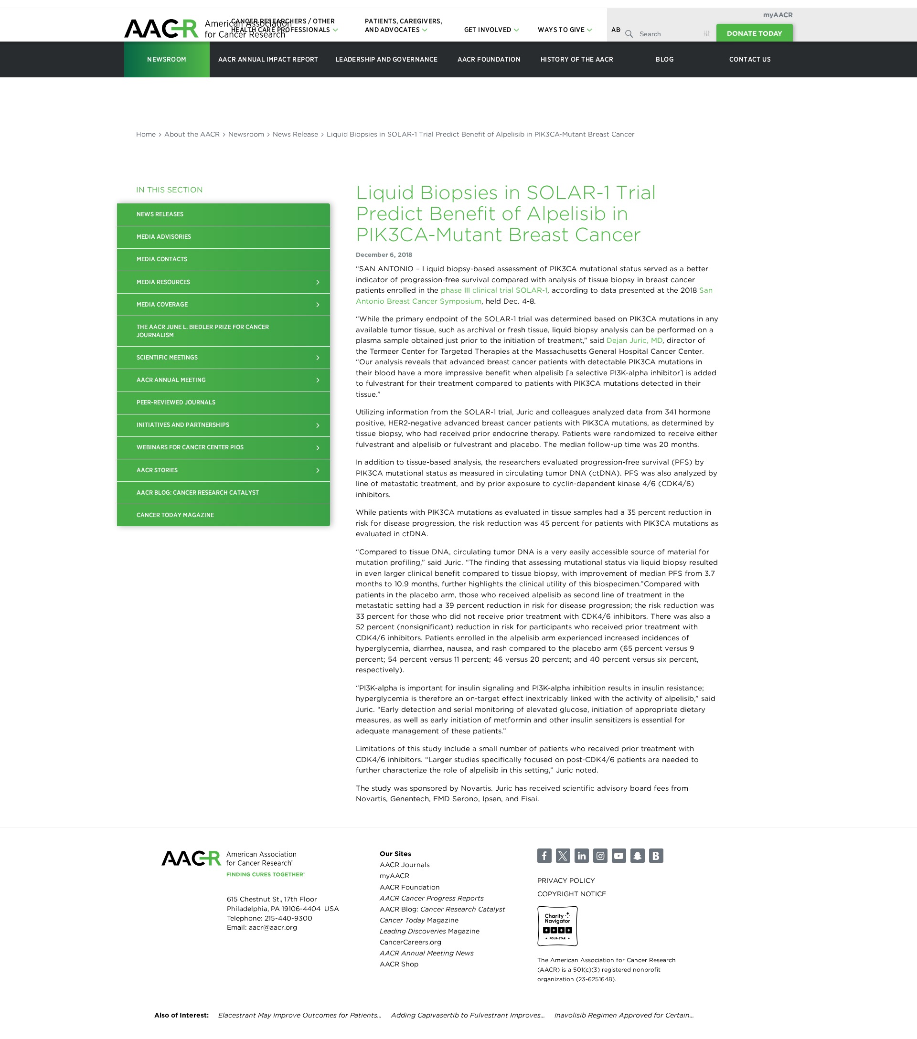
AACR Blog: (442, 909)
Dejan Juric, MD (634, 340)
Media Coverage (162, 304)
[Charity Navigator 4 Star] (557, 926)
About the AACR (192, 134)
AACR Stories (157, 470)
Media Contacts (162, 259)
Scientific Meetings (167, 357)
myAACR (778, 15)
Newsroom (246, 134)
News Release (295, 134)
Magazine (419, 920)
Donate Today (754, 33)
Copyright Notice (571, 894)
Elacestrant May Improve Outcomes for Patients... (300, 1015)
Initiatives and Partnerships (183, 424)
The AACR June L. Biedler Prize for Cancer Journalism (203, 331)
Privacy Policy (566, 880)
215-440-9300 (288, 918)
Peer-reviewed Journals (176, 402)
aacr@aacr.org (273, 927)
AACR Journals (405, 865)
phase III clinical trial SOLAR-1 (492, 290)
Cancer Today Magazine (175, 515)
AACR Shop (399, 964)
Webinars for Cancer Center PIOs (190, 447)
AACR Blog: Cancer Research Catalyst (198, 492)
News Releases (160, 214)
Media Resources (163, 282)
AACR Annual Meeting (171, 379)
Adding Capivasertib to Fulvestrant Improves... (468, 1015)
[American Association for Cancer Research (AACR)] (207, 30)
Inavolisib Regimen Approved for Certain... (624, 1015)
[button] (318, 282)
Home (146, 134)
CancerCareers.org (410, 942)
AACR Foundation (410, 887)
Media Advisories (164, 236)
